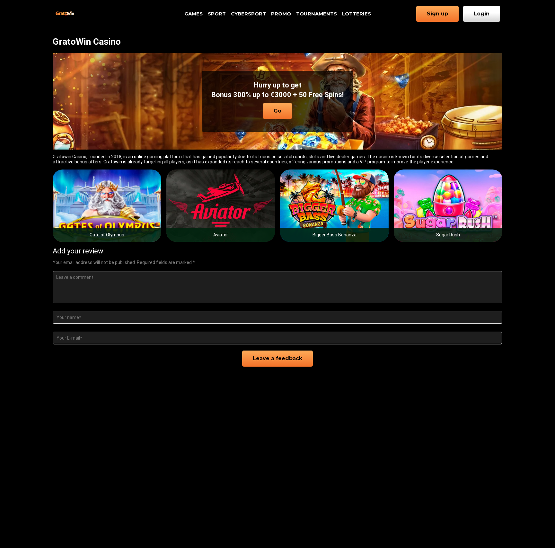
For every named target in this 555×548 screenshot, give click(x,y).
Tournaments (316, 14)
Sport (217, 14)
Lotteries (356, 14)
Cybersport (248, 14)
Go (277, 111)
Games (193, 14)
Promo (281, 14)
